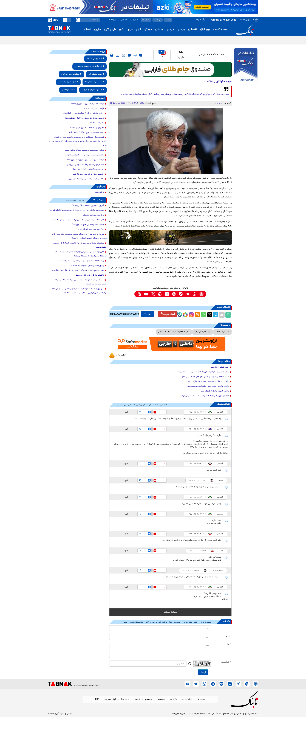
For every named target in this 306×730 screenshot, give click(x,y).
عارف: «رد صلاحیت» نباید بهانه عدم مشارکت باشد (208, 381)
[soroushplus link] (174, 294)
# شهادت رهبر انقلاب (68, 82)
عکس (122, 29)
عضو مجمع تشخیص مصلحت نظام (173, 332)
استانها (87, 29)
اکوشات (157, 20)
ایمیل (228, 635)
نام (230, 627)
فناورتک (145, 20)
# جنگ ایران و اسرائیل (71, 74)
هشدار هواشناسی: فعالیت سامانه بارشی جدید (84, 150)
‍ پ (134, 55)
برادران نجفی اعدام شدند (93, 215)
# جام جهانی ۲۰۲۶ (95, 58)
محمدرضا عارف (222, 332)
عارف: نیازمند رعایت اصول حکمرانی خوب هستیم (208, 386)
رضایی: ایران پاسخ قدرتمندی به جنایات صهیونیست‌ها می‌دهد (202, 372)
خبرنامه (173, 699)
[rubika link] (201, 294)
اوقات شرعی (110, 699)
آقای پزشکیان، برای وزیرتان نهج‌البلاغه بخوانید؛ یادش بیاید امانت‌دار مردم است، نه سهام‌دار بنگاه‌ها (80, 254)
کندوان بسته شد (97, 123)
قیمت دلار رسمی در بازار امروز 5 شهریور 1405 (85, 159)
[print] (111, 55)
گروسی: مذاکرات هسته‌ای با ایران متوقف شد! (84, 118)
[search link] (78, 20)
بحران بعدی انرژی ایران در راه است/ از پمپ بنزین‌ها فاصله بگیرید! (77, 210)
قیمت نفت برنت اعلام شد (93, 108)
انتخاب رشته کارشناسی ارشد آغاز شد (88, 174)
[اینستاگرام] (191, 314)
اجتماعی (159, 29)
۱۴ (162, 57)
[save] (123, 55)
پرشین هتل (99, 192)
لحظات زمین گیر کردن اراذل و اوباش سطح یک (84, 155)
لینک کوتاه (169, 313)
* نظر (229, 644)
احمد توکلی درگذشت (220, 367)
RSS (97, 699)
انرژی (138, 29)
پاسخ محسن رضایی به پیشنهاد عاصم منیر (86, 265)
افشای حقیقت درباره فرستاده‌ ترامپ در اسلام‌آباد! (83, 113)
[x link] (153, 294)
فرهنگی (148, 29)
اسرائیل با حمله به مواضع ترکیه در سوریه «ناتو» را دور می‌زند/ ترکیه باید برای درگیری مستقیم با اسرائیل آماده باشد (79, 291)
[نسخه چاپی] (228, 315)
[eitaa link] (160, 294)
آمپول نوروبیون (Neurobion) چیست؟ (88, 205)
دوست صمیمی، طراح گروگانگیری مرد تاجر (86, 132)
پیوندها (112, 20)
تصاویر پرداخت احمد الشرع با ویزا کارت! (87, 127)
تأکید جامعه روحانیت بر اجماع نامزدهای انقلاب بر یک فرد (205, 376)
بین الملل (205, 29)
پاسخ (126, 412)
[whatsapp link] (194, 294)
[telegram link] (187, 294)
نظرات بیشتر (170, 612)
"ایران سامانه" (53, 713)
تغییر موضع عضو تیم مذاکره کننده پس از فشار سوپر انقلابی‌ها (78, 270)
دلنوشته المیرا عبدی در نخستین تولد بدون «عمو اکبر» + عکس (78, 220)
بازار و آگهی (110, 29)
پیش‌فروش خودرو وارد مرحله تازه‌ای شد (237, 40)
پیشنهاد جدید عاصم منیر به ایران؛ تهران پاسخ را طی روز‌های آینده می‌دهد (80, 245)
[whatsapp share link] (203, 315)
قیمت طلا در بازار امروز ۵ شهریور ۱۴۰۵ (87, 103)
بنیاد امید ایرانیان (203, 332)
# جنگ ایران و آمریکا (94, 82)
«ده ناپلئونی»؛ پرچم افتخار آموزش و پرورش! (85, 164)
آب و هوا (125, 699)
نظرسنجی (124, 20)
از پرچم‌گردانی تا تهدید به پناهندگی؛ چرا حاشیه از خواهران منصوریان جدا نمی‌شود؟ (81, 282)
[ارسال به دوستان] (222, 315)
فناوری (97, 29)
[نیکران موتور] (170, 237)
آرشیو (135, 20)
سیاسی (170, 29)
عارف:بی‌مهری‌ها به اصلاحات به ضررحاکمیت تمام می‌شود (205, 396)
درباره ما (201, 699)
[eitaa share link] (197, 315)
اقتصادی (192, 29)
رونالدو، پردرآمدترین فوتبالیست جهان (88, 169)
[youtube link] (146, 294)
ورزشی (181, 29)
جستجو (148, 699)
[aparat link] (139, 294)
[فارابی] (170, 69)
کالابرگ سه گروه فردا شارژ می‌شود (90, 275)
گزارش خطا (121, 355)
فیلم (130, 29)
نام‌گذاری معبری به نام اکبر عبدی (91, 229)
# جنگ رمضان (68, 89)
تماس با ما (187, 699)
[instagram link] (167, 294)
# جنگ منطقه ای (96, 74)
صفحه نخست (220, 29)
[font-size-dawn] (129, 55)
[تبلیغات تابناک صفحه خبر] (245, 66)
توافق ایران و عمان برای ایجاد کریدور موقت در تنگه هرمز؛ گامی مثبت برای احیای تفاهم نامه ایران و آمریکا (79, 236)
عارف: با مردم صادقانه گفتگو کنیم (215, 391)
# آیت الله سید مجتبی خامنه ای (89, 66)
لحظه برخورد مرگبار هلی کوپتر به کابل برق (86, 179)
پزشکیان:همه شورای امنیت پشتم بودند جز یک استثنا (81, 260)
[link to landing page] (245, 29)
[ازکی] (205, 7)
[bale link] (180, 294)
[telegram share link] (215, 315)
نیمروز (168, 20)
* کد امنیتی (226, 662)
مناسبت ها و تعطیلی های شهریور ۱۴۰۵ (87, 224)
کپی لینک (147, 314)
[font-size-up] (140, 55)
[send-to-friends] (117, 55)
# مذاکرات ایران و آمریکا (93, 89)
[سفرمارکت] (170, 344)
